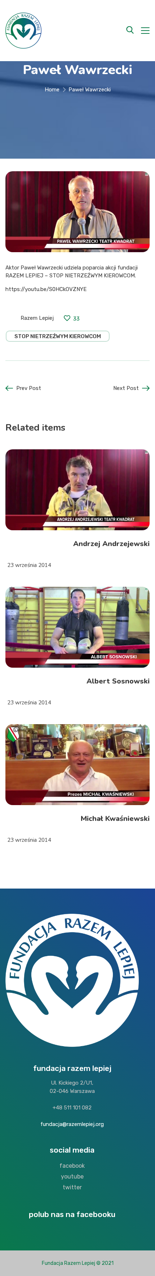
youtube (72, 1176)
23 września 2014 (29, 565)
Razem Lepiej (37, 318)
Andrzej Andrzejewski (111, 544)
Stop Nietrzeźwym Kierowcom (57, 336)
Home (52, 89)
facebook (72, 1165)
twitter (72, 1187)
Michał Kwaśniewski (115, 818)
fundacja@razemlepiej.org (72, 1124)
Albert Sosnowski (118, 681)
